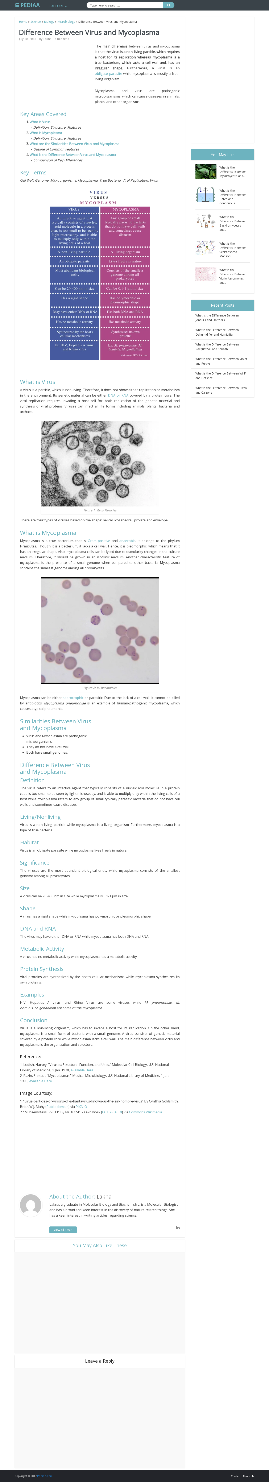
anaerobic (127, 540)
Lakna (47, 39)
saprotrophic (73, 697)
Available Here (82, 1070)
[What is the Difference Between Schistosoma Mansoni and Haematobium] (207, 247)
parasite (115, 73)
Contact (236, 1476)
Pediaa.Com (45, 1476)
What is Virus (40, 122)
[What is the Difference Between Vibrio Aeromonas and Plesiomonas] (207, 274)
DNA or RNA (118, 395)
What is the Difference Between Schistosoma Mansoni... (233, 249)
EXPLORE (56, 6)
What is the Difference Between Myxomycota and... (233, 171)
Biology (49, 22)
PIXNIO (81, 1106)
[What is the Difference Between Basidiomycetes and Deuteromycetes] (207, 221)
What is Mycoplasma (46, 133)
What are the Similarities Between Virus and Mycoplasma (74, 143)
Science (35, 22)
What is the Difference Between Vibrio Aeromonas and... (233, 276)
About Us (248, 1476)
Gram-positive (99, 540)
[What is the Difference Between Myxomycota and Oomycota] (207, 171)
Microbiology (66, 22)
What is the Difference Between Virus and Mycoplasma (73, 154)
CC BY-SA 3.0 (112, 1112)
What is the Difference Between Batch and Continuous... (233, 197)
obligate (101, 73)
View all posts (63, 1230)
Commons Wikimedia (145, 1112)
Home (23, 22)
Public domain (57, 1106)
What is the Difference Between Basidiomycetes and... (233, 223)
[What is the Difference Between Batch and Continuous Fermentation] (207, 194)
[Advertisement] (57, 73)
